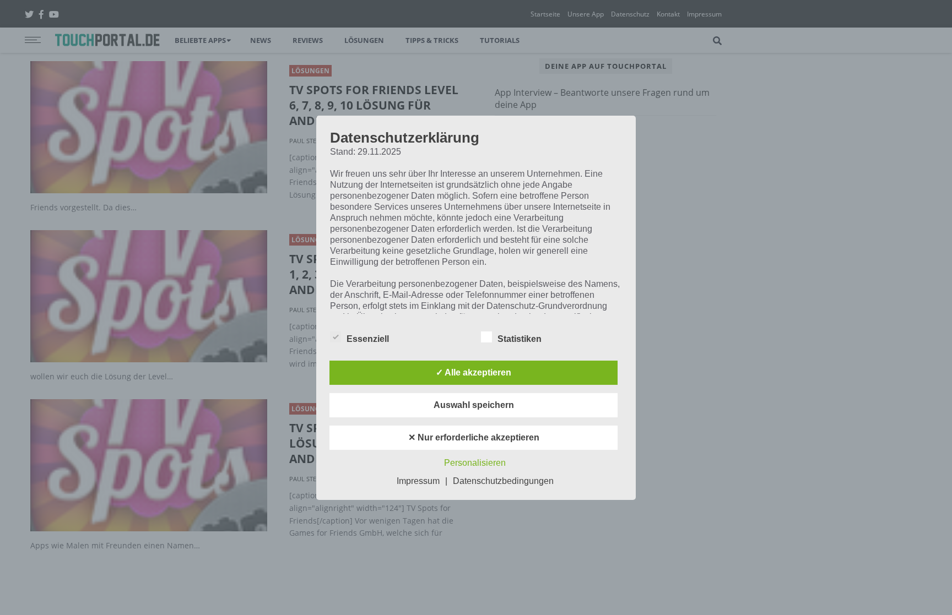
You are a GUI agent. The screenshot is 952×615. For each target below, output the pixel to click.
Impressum (418, 481)
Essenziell (368, 339)
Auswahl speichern (474, 405)
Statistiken (519, 339)
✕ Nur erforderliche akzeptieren (473, 437)
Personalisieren (475, 462)
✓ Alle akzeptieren (473, 372)
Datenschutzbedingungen (503, 481)
